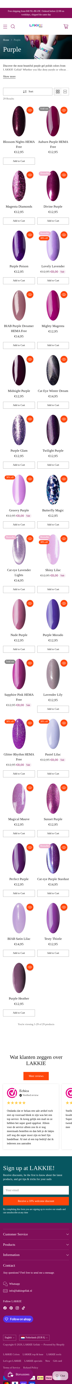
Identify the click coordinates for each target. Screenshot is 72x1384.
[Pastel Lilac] (53, 734)
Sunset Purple (53, 819)
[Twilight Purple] (53, 430)
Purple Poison (19, 266)
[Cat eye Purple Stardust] (53, 858)
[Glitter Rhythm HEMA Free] (19, 734)
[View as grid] (57, 91)
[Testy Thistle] (53, 918)
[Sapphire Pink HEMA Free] (19, 674)
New (47, 1361)
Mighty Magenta (53, 326)
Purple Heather (19, 998)
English (8, 1337)
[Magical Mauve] (19, 799)
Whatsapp (14, 1283)
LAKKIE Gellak (31, 1344)
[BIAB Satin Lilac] (19, 918)
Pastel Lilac (53, 754)
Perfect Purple (19, 879)
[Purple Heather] (19, 978)
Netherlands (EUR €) (35, 1337)
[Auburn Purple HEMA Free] (53, 121)
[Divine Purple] (53, 186)
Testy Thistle (53, 939)
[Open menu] (5, 26)
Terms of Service (11, 1367)
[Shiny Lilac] (53, 550)
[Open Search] (13, 26)
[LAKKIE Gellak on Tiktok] (23, 1308)
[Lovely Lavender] (53, 246)
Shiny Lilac (53, 570)
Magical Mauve (19, 819)
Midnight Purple (19, 391)
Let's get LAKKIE (12, 1361)
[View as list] (65, 91)
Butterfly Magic (53, 510)
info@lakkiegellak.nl (20, 1290)
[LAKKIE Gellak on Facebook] (5, 1308)
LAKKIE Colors (11, 1354)
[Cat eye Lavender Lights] (19, 550)
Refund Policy (30, 1367)
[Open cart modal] (66, 26)
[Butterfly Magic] (53, 490)
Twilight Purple (53, 450)
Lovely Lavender (53, 266)
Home (6, 40)
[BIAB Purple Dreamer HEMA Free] (19, 305)
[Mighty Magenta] (53, 305)
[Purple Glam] (19, 430)
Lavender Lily (53, 695)
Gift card (57, 1361)
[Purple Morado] (53, 614)
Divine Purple (53, 206)
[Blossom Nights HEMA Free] (19, 121)
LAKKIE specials (33, 1361)
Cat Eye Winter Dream (53, 391)
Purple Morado (53, 635)
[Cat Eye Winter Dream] (53, 370)
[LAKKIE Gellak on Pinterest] (11, 1308)
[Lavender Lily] (53, 674)
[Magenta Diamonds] (19, 186)
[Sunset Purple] (53, 799)
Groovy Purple (19, 510)
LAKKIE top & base (33, 1354)
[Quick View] (29, 110)
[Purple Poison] (19, 246)
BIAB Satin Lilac (19, 939)
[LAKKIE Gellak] (36, 26)
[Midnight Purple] (19, 370)
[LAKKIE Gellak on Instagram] (17, 1308)
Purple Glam (19, 450)
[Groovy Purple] (19, 490)
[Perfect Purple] (19, 858)
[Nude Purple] (19, 614)
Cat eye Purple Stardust (53, 879)
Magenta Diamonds (19, 206)
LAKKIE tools (53, 1354)
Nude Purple (19, 635)
